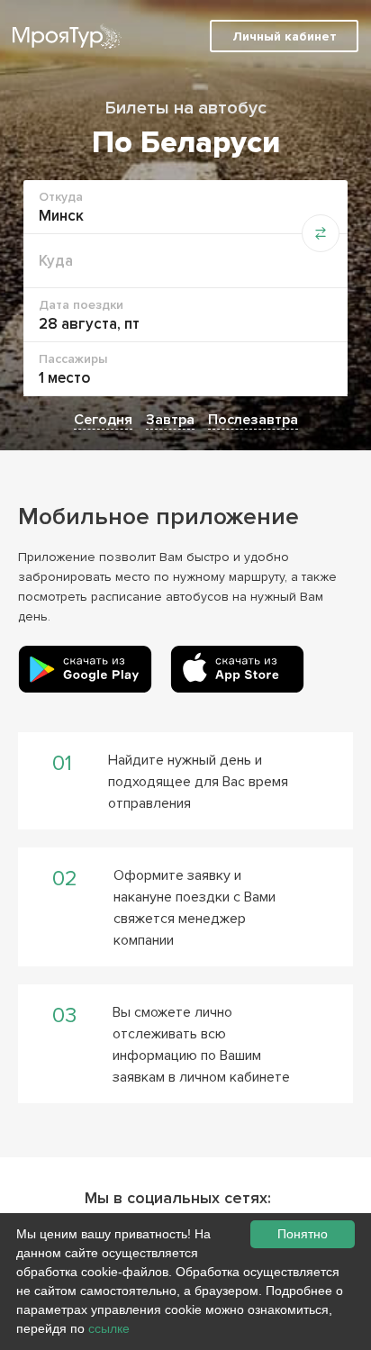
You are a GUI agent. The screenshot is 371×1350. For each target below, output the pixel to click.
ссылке (109, 1328)
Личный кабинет (284, 36)
